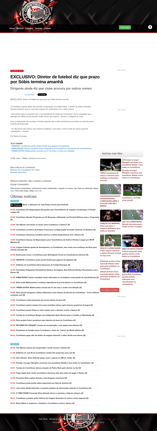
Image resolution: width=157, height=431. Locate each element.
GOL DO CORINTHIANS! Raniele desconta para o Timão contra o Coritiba (132, 224)
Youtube (38, 28)
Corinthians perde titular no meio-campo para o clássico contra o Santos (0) (45, 310)
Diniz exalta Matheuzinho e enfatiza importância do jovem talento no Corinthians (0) (48, 282)
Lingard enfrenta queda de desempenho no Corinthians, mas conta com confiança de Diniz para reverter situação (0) (53, 248)
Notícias (19, 28)
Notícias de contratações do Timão (25, 170)
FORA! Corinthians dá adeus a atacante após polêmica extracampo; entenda (109, 176)
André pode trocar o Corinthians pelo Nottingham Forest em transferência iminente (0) (49, 255)
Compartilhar (30, 95)
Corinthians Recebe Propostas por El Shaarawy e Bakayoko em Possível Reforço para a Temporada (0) (54, 218)
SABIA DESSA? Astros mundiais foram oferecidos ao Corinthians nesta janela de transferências (52, 148)
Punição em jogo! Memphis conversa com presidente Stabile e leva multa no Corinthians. (132, 174)
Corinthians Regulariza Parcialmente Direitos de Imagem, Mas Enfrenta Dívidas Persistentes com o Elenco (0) (54, 271)
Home (12, 28)
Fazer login (125, 27)
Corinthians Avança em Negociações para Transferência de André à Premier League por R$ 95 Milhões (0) (52, 241)
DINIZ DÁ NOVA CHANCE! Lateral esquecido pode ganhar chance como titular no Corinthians (132, 252)
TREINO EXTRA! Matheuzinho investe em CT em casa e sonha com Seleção (43, 151)
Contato (47, 28)
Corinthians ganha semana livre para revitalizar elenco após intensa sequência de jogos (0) (51, 305)
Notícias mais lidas (18, 172)
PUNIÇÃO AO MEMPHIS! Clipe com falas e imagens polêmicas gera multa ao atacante (110, 227)
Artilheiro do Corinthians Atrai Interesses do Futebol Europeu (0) (40, 265)
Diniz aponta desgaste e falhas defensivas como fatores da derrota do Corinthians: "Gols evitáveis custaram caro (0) (54, 294)
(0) (43, 260)
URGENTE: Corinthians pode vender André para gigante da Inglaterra (40, 146)
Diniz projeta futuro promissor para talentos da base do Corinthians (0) (43, 320)
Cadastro (29, 28)
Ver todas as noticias (110, 290)
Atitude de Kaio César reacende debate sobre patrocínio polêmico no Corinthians (110, 275)
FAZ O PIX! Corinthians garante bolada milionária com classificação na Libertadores (131, 279)
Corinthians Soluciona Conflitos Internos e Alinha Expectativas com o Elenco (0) (47, 235)
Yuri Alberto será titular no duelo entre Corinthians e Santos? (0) (40, 225)
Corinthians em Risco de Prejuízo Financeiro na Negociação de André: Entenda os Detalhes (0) (53, 230)
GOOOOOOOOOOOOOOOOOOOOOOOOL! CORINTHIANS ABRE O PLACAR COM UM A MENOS (110, 201)
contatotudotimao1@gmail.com (106, 419)
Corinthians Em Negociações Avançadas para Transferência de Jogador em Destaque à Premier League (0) (53, 211)
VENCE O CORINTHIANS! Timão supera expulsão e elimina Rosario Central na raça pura (110, 252)
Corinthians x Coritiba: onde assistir (131, 199)
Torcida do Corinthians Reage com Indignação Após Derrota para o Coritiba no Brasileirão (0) (52, 315)
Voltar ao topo (79, 427)
